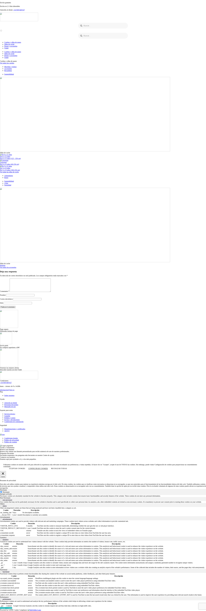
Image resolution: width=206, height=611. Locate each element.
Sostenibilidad (9, 74)
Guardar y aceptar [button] (6, 608)
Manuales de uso (10, 407)
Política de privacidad (11, 440)
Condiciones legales (11, 438)
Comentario (4, 291)
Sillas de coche (9, 44)
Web (1, 303)
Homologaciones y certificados (14, 429)
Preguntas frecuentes (11, 405)
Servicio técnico (9, 414)
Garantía (7, 416)
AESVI (6, 431)
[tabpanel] (103, 496)
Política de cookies (10, 442)
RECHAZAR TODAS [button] (59, 468)
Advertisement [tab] (5, 517)
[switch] (1, 500)
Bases (6, 177)
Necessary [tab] (3, 490)
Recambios (8, 70)
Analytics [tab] (3, 537)
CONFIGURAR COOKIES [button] (38, 468)
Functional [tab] (3, 570)
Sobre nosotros (9, 395)
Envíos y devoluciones (12, 420)
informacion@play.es (7, 390)
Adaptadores (8, 176)
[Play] (103, 17)
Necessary (6, 492)
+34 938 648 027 (19, 10)
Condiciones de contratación (13, 422)
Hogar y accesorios (10, 46)
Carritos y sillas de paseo (12, 42)
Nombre (3, 295)
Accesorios (8, 69)
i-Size (6, 183)
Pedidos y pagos (9, 418)
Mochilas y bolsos (10, 67)
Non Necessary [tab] (5, 498)
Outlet (6, 48)
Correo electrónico (6, 299)
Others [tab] (2, 504)
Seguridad (7, 185)
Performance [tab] (4, 597)
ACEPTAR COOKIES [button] (17, 468)
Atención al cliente (10, 403)
